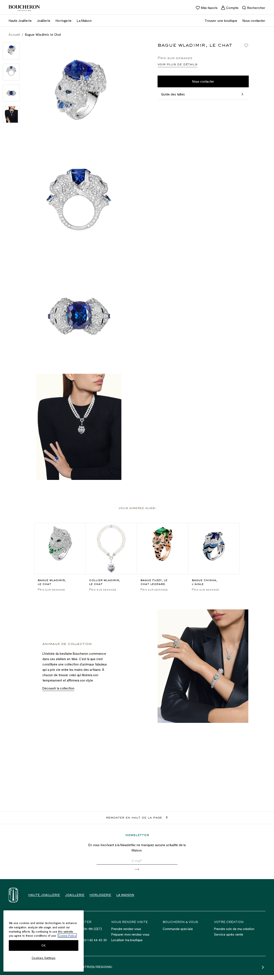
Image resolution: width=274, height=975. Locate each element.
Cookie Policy (67, 935)
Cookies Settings (44, 958)
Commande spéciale (178, 929)
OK (43, 945)
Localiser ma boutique (127, 940)
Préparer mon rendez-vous (130, 934)
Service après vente (228, 934)
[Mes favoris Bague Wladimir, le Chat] (246, 45)
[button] (137, 869)
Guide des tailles (173, 94)
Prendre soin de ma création (234, 929)
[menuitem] (206, 7)
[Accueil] (13, 895)
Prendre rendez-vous (126, 929)
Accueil (14, 34)
